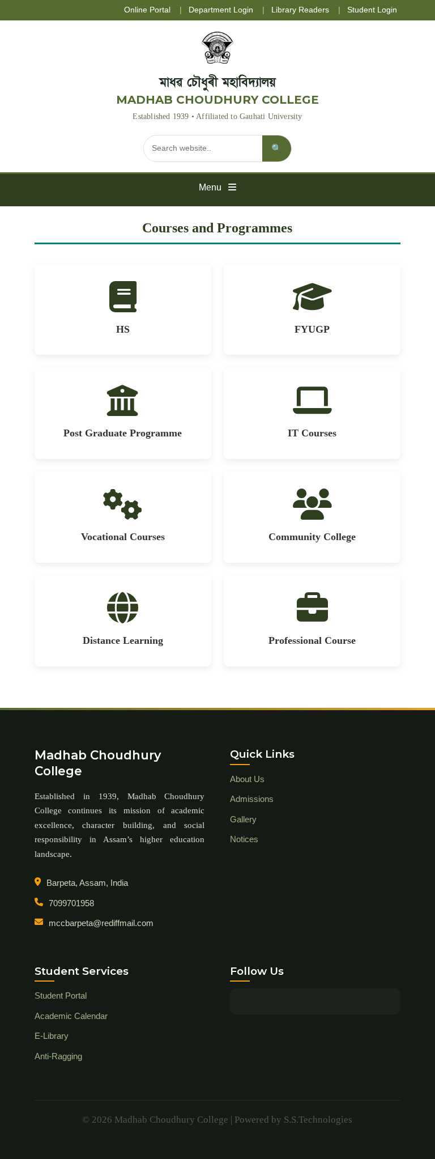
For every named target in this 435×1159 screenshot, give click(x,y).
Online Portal (147, 9)
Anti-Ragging (58, 1056)
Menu (211, 187)
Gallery (243, 819)
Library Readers (300, 9)
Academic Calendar (71, 1016)
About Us (247, 779)
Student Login (372, 9)
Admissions (252, 799)
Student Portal (61, 995)
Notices (244, 839)
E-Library (52, 1036)
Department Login (221, 9)
